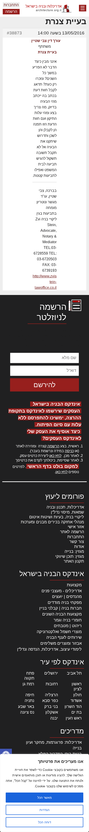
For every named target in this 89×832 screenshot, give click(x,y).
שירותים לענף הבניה (64, 637)
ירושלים (51, 673)
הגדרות (44, 810)
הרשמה (11, 11)
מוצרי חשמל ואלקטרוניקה (59, 631)
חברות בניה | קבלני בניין (60, 608)
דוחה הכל (44, 822)
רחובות (52, 684)
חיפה (29, 695)
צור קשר (76, 541)
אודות (79, 546)
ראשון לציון (77, 686)
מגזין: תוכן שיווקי (69, 556)
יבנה (54, 718)
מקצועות (74, 585)
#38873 (14, 33)
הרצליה (51, 695)
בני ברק (51, 706)
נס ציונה (27, 712)
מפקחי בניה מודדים (65, 602)
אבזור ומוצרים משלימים (61, 643)
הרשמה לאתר (72, 531)
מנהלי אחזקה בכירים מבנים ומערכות (52, 522)
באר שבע (26, 706)
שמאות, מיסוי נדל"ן (67, 512)
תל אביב (74, 673)
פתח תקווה (29, 676)
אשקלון (51, 712)
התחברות (11, 5)
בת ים (76, 712)
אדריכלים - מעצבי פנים (62, 591)
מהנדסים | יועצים (67, 596)
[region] (44, 793)
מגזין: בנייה (74, 551)
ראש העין (74, 718)
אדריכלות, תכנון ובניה (65, 507)
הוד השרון (73, 706)
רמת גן (28, 684)
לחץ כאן (55, 456)
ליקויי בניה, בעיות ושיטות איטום (56, 517)
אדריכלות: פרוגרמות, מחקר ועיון (54, 742)
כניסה (69, 451)
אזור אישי (76, 526)
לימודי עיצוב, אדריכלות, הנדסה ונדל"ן (49, 649)
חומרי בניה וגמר (68, 620)
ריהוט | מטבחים (68, 625)
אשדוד (76, 700)
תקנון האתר (74, 561)
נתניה (29, 700)
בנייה (77, 748)
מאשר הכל (44, 797)
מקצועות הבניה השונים (62, 614)
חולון (77, 695)
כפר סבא (50, 700)
